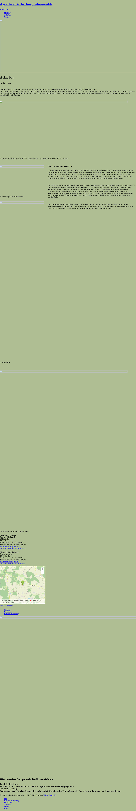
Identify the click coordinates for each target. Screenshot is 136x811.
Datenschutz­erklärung (11, 614)
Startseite (7, 610)
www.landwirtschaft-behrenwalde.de (12, 548)
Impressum (8, 612)
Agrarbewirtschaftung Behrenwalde (26, 4)
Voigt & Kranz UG (49, 795)
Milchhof (7, 13)
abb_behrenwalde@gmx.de (9, 547)
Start (5, 799)
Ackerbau (7, 15)
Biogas (6, 17)
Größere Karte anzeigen (6, 605)
